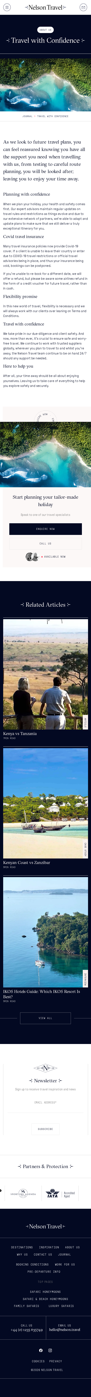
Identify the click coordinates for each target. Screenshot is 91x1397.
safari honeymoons (45, 1291)
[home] (45, 7)
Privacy (55, 1361)
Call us (45, 543)
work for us (65, 1264)
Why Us (22, 1254)
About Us (72, 1247)
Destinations (22, 1247)
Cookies (38, 1361)
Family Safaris (26, 1306)
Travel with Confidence (53, 116)
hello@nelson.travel (64, 1330)
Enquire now (45, 529)
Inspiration (49, 1247)
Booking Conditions (32, 1264)
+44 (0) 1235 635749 (27, 1330)
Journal (27, 116)
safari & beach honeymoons (45, 1299)
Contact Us (43, 1254)
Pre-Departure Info (44, 1271)
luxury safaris (61, 1306)
